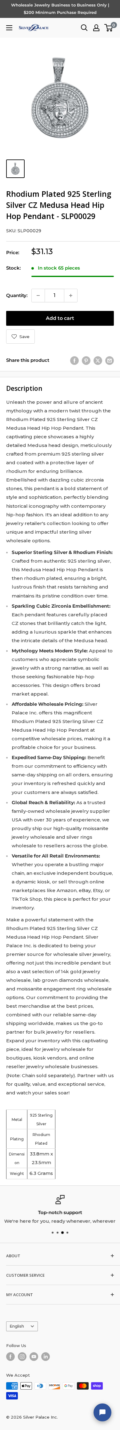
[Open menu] (9, 27)
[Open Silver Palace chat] (102, 1412)
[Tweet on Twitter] (98, 360)
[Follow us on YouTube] (34, 1356)
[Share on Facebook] (74, 360)
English (17, 1326)
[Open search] (84, 27)
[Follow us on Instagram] (22, 1356)
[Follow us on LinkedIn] (45, 1356)
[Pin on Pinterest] (86, 360)
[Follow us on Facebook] (10, 1356)
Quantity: (17, 295)
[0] (109, 27)
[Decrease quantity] (38, 295)
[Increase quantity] (70, 295)
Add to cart (60, 318)
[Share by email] (109, 360)
